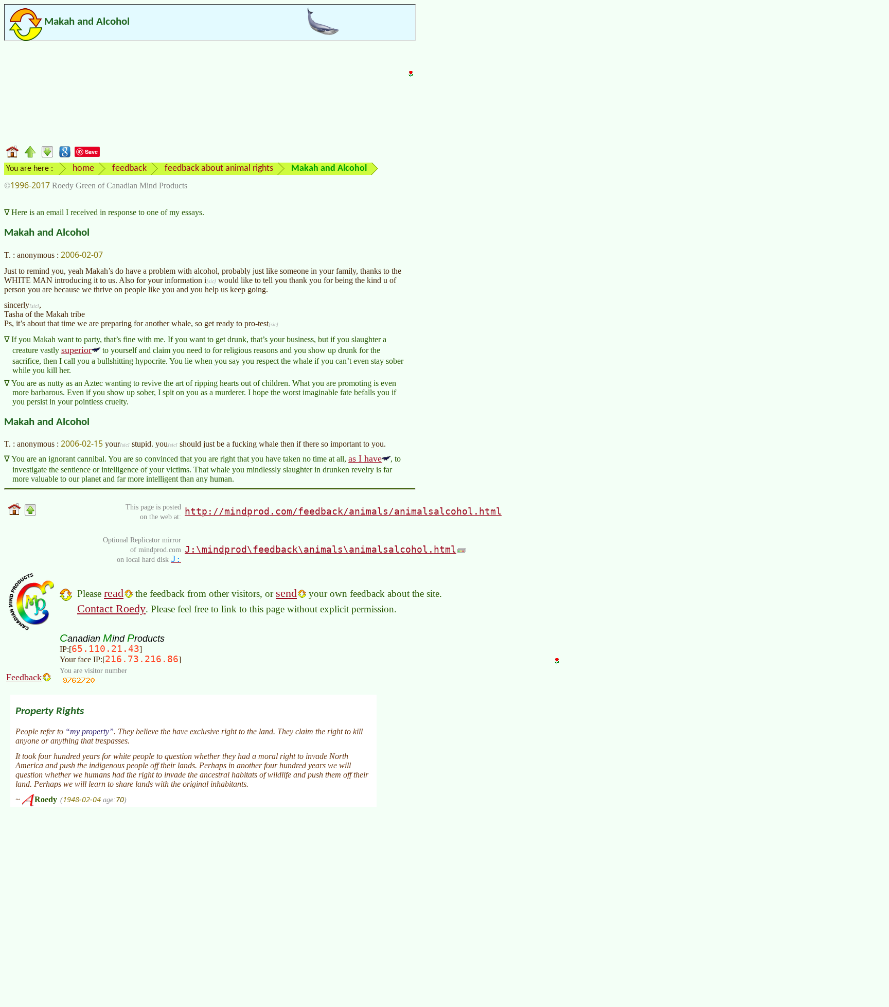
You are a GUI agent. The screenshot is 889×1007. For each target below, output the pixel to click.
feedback (129, 168)
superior (76, 350)
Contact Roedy (111, 608)
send (286, 593)
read (113, 593)
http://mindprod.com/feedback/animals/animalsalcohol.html (343, 511)
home (83, 168)
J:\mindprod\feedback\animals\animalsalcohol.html (320, 549)
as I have (365, 458)
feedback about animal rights (219, 168)
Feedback (24, 677)
